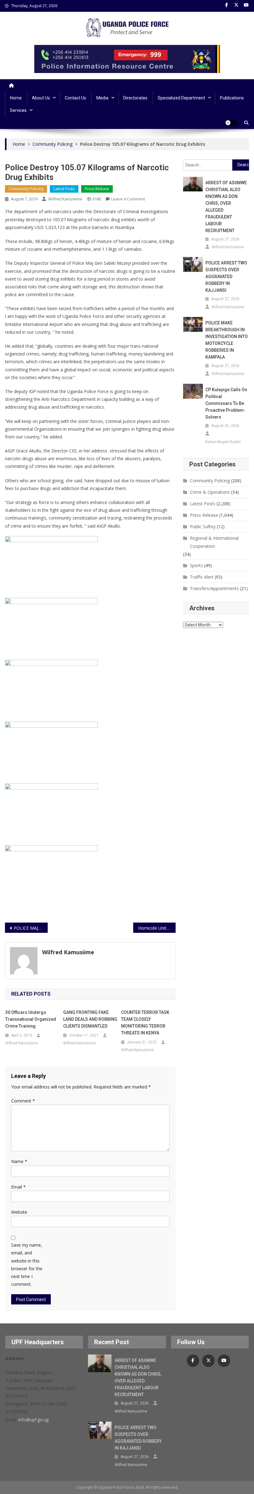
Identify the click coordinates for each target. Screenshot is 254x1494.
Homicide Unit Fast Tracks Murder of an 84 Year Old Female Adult (157, 928)
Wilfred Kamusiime (65, 199)
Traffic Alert (201, 577)
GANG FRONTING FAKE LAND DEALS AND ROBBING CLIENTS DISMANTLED (90, 1019)
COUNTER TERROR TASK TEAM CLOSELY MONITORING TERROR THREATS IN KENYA (145, 1022)
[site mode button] (231, 123)
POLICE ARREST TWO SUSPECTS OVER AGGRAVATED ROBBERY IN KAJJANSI (226, 276)
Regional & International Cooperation (214, 542)
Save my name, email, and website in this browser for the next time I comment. (26, 1264)
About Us (41, 97)
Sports (196, 565)
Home (16, 97)
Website (19, 1212)
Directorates (135, 97)
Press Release (97, 188)
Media (102, 97)
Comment (23, 1101)
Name (19, 1161)
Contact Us (75, 97)
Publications (232, 97)
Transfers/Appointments (214, 588)
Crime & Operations (210, 492)
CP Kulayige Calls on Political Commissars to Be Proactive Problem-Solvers (226, 403)
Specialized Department (181, 97)
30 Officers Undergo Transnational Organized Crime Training (30, 1019)
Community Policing (26, 188)
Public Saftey (203, 526)
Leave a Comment (128, 199)
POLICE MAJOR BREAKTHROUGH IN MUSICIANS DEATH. (31, 928)
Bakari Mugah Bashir (223, 442)
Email (18, 1187)
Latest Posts (64, 188)
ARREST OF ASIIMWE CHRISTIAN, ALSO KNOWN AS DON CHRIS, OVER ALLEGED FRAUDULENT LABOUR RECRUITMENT (226, 206)
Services (18, 110)
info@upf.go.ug (33, 1420)
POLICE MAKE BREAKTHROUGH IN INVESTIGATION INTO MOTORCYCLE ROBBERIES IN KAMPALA (226, 340)
